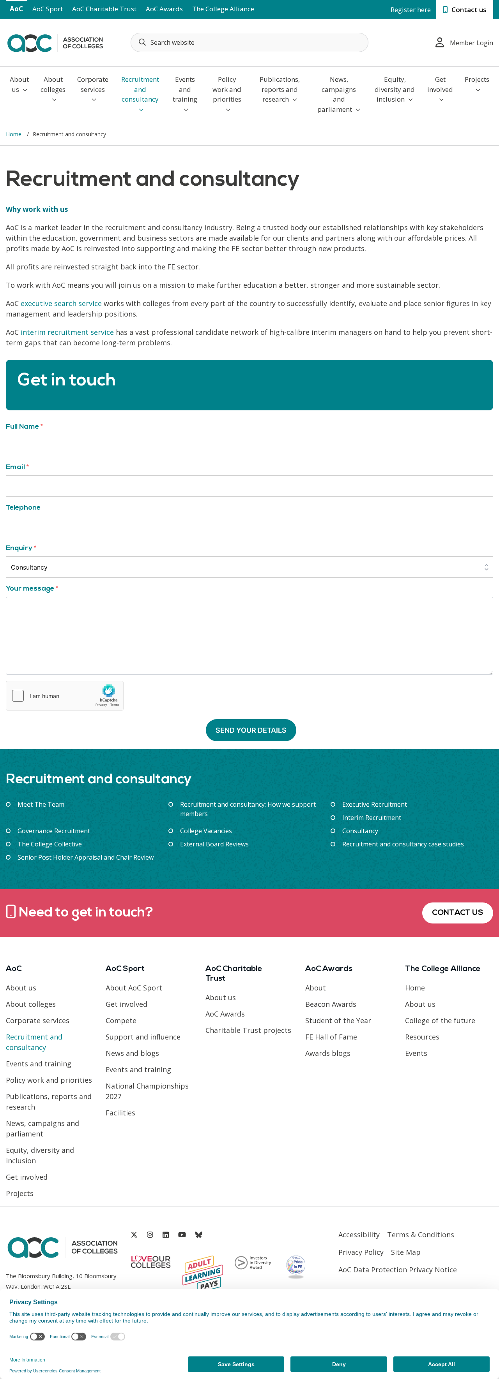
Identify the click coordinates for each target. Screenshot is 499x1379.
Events (416, 1053)
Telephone (23, 508)
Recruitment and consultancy (140, 89)
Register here (411, 9)
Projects (477, 79)
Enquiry (21, 548)
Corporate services (92, 84)
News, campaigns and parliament (336, 94)
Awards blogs (327, 1053)
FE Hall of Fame (331, 1036)
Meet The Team (41, 804)
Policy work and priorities (226, 89)
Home (14, 134)
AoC (16, 8)
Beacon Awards (330, 1004)
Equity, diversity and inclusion (395, 89)
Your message (32, 589)
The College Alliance (223, 8)
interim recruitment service (67, 332)
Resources (422, 1036)
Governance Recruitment (54, 831)
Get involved (440, 84)
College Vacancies (206, 831)
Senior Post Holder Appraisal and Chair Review (86, 857)
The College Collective (50, 844)
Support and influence (143, 1036)
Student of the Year (338, 1020)
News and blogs (132, 1053)
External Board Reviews (214, 844)
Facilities (120, 1112)
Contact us (468, 9)
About (315, 987)
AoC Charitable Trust (104, 8)
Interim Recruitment (371, 817)
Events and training (185, 89)
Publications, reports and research (280, 89)
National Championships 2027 (147, 1091)
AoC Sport (47, 8)
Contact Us (457, 913)
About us (19, 84)
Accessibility (359, 1234)
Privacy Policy (361, 1252)
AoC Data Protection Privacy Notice (397, 1269)
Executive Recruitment (374, 804)
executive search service (61, 303)
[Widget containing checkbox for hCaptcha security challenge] (65, 696)
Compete (121, 1020)
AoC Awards (164, 8)
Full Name (24, 427)
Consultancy (360, 831)
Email (17, 467)
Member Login (471, 43)
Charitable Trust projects (248, 1030)
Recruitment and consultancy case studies (403, 844)
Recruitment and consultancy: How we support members (248, 809)
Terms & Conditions (420, 1234)
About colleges (53, 84)
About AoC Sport (134, 987)
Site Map (406, 1252)
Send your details (251, 730)
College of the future (440, 1020)
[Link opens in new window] (134, 1234)
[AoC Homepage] (55, 41)
